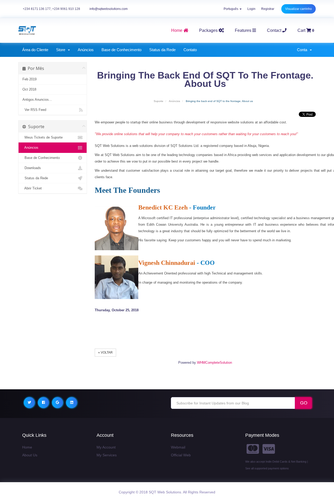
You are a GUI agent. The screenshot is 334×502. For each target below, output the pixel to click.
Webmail (178, 447)
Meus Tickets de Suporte (42, 137)
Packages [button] (209, 30)
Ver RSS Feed (34, 110)
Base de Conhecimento (121, 49)
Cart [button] (305, 30)
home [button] (177, 30)
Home (27, 447)
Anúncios (86, 49)
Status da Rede (162, 49)
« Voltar (105, 352)
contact (274, 30)
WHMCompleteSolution (214, 362)
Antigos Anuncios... (37, 99)
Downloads (31, 168)
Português (231, 9)
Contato (190, 49)
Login (251, 9)
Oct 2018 (29, 89)
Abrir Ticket (32, 188)
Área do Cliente (35, 49)
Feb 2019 (29, 79)
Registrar (267, 9)
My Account (106, 447)
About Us (29, 455)
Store (61, 49)
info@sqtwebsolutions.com (109, 9)
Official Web (181, 455)
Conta (303, 49)
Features (243, 30)
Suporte (158, 101)
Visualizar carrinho (298, 9)
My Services (107, 455)
